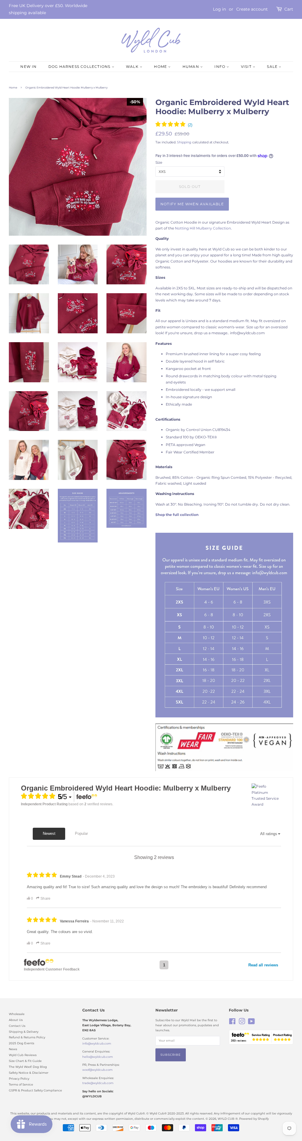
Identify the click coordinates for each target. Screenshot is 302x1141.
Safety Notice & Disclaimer (28, 1073)
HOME (161, 66)
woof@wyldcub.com (97, 1070)
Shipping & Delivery (23, 1032)
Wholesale (16, 1014)
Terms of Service (21, 1084)
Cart (288, 9)
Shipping (184, 142)
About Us (16, 1020)
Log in (219, 9)
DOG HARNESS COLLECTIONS (80, 66)
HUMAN (191, 66)
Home (13, 87)
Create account (252, 9)
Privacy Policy (19, 1079)
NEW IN (28, 66)
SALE (273, 66)
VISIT (247, 66)
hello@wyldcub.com (97, 1057)
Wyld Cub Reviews (23, 1055)
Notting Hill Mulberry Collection (203, 228)
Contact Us (17, 1026)
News (13, 1049)
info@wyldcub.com (96, 1043)
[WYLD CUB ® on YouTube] (251, 1023)
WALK (133, 66)
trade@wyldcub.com (98, 1083)
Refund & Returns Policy (27, 1037)
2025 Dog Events (21, 1043)
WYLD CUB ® (228, 1119)
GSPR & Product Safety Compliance (35, 1090)
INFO (220, 66)
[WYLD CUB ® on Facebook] (232, 1023)
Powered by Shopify (254, 1119)
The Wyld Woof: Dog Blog (28, 1067)
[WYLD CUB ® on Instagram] (242, 1023)
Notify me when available (192, 204)
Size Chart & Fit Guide (25, 1061)
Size (158, 162)
